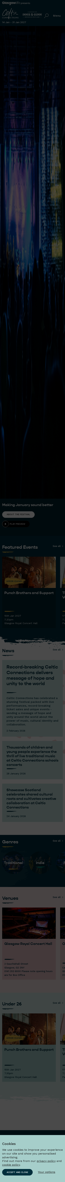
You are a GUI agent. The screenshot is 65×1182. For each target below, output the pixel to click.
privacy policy (46, 1161)
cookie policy (11, 1164)
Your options (46, 1172)
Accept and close (17, 1172)
